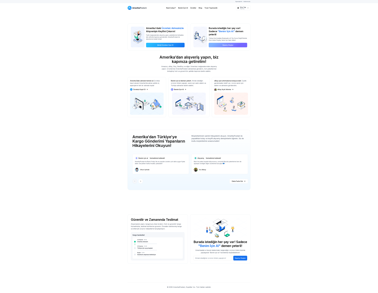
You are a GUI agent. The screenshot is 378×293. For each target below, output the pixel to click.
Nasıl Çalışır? (171, 8)
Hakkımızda (246, 1)
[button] (140, 181)
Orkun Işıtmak (144, 169)
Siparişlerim (238, 1)
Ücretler (193, 8)
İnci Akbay (202, 169)
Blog (200, 8)
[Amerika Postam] (138, 8)
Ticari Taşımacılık (210, 8)
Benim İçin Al (183, 8)
